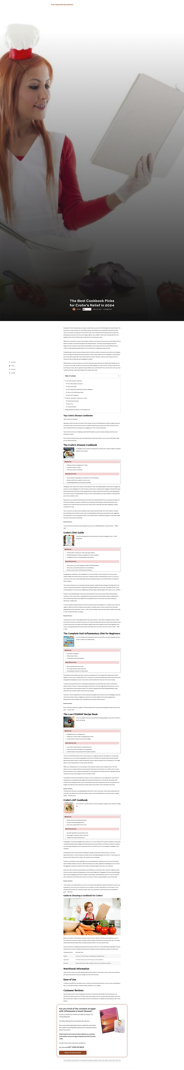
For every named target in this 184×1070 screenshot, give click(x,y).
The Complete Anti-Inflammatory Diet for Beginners (80, 389)
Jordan (79, 309)
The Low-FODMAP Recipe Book (75, 392)
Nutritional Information (73, 401)
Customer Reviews (71, 406)
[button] (118, 375)
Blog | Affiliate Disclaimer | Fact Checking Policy (78, 409)
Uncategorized (107, 309)
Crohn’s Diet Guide (71, 386)
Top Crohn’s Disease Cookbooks (74, 380)
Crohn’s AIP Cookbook (72, 395)
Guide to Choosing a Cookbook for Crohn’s (76, 398)
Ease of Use (70, 404)
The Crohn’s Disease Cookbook (75, 383)
